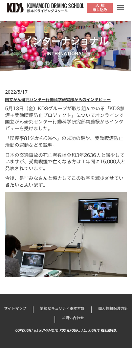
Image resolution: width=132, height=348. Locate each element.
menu (120, 8)
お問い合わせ (73, 318)
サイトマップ (15, 308)
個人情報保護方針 (113, 308)
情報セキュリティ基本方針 (62, 308)
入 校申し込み (99, 8)
